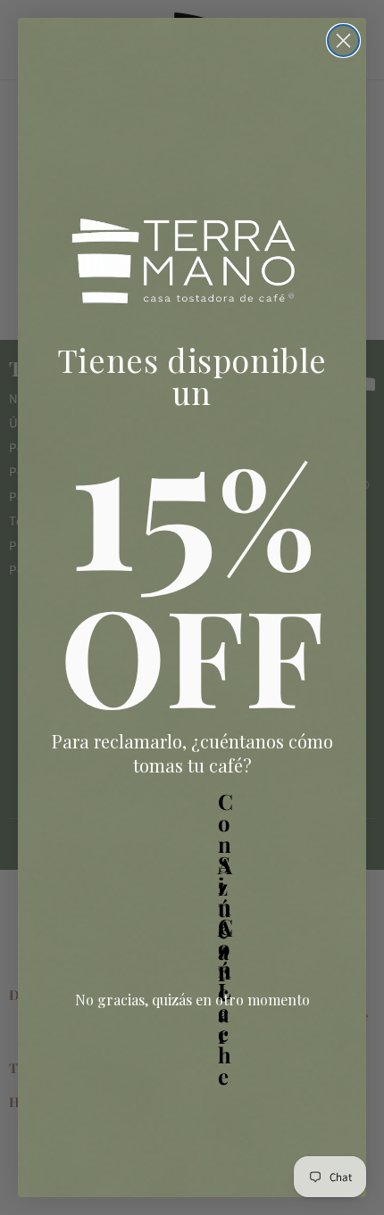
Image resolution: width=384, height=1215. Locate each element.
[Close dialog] (343, 40)
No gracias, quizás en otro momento (192, 999)
